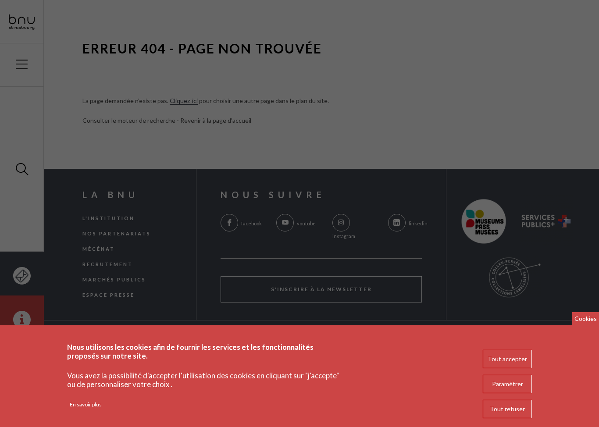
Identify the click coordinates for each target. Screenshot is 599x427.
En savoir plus (86, 404)
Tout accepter (507, 359)
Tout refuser (507, 409)
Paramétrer (507, 384)
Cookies (585, 318)
